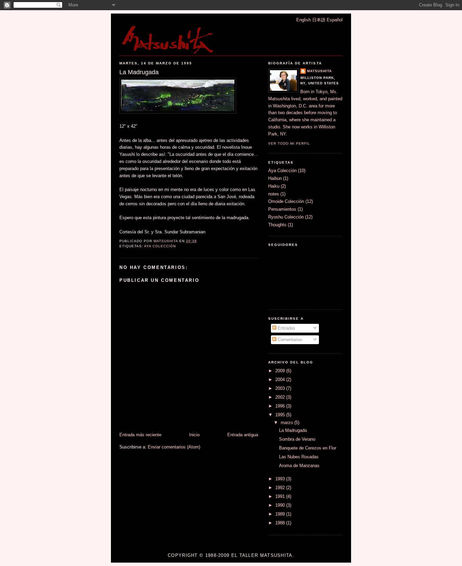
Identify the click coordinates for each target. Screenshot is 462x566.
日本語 (318, 19)
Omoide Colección (286, 201)
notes (273, 193)
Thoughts (277, 224)
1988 (280, 522)
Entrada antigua (242, 434)
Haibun (275, 178)
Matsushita (319, 71)
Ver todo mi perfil (289, 143)
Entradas (285, 328)
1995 (280, 414)
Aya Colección (160, 246)
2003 (280, 388)
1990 (280, 505)
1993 (280, 478)
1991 (280, 496)
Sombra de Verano (297, 439)
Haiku (273, 186)
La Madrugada (293, 430)
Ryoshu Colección (286, 216)
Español (335, 19)
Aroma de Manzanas (299, 465)
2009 (280, 370)
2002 (280, 397)
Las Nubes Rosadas (299, 456)
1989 (280, 514)
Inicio (194, 434)
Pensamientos (282, 209)
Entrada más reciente (140, 434)
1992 (280, 487)
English (303, 19)
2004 (280, 379)
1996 (280, 405)
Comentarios (289, 339)
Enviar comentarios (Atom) (174, 446)
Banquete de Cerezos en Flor (307, 447)
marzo (287, 422)
